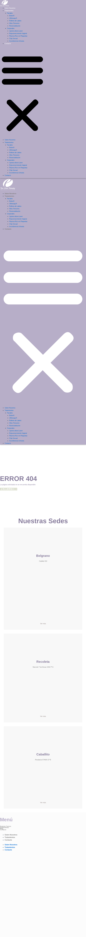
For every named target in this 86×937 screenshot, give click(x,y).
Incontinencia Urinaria (16, 41)
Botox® (11, 16)
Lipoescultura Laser (16, 31)
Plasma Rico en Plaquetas (18, 36)
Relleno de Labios (15, 21)
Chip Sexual (13, 38)
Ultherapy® (13, 18)
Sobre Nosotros (10, 8)
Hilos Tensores (14, 23)
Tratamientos (9, 10)
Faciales (10, 13)
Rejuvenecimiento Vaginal (18, 33)
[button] (22, 93)
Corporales (10, 28)
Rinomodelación (14, 26)
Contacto (8, 43)
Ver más (43, 623)
